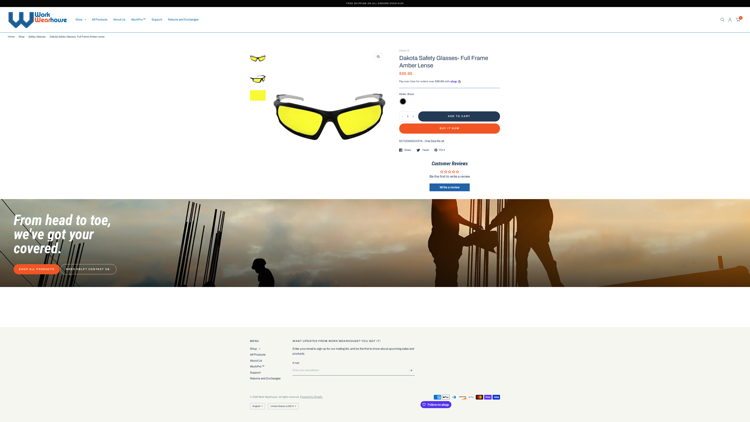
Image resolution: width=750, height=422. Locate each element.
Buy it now (450, 128)
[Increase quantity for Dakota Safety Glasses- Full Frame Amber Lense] (413, 116)
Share (407, 150)
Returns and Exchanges (183, 19)
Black (403, 101)
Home (11, 36)
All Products (99, 19)
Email (296, 363)
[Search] (722, 19)
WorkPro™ (138, 19)
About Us (119, 19)
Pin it (442, 150)
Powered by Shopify (311, 397)
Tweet (425, 150)
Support (157, 19)
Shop (78, 19)
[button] (37, 269)
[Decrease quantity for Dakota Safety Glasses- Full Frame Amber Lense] (402, 116)
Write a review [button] (450, 187)
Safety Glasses (37, 36)
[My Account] (730, 19)
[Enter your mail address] (411, 370)
